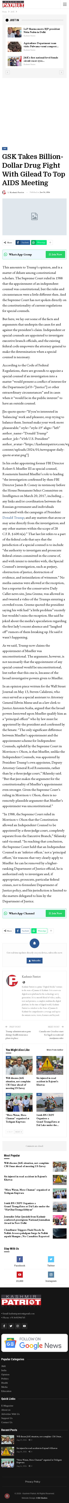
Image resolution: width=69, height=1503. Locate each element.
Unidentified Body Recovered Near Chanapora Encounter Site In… (41, 61)
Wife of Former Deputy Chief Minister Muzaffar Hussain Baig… (42, 30)
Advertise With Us (10, 1414)
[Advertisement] (34, 110)
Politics (5, 1378)
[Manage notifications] (7, 1496)
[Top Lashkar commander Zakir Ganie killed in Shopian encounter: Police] (15, 47)
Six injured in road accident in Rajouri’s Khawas (37, 1448)
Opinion (5, 1374)
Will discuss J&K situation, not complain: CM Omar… (39, 1436)
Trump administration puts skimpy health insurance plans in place (18, 1035)
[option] (34, 48)
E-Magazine (7, 1405)
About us (5, 1410)
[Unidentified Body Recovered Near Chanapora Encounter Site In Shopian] (15, 61)
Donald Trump (13, 517)
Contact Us (6, 1422)
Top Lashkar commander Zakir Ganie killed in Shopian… (40, 44)
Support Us (7, 1418)
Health (4, 1383)
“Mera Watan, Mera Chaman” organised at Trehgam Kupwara (39, 1461)
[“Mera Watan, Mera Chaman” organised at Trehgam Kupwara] (19, 1102)
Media (4, 1387)
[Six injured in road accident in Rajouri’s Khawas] (49, 1065)
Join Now (57, 254)
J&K (4, 148)
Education (6, 1391)
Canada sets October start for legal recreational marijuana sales (51, 1035)
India (3, 1370)
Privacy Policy (32, 1481)
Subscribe (36, 960)
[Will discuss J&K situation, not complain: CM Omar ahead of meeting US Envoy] (19, 1065)
